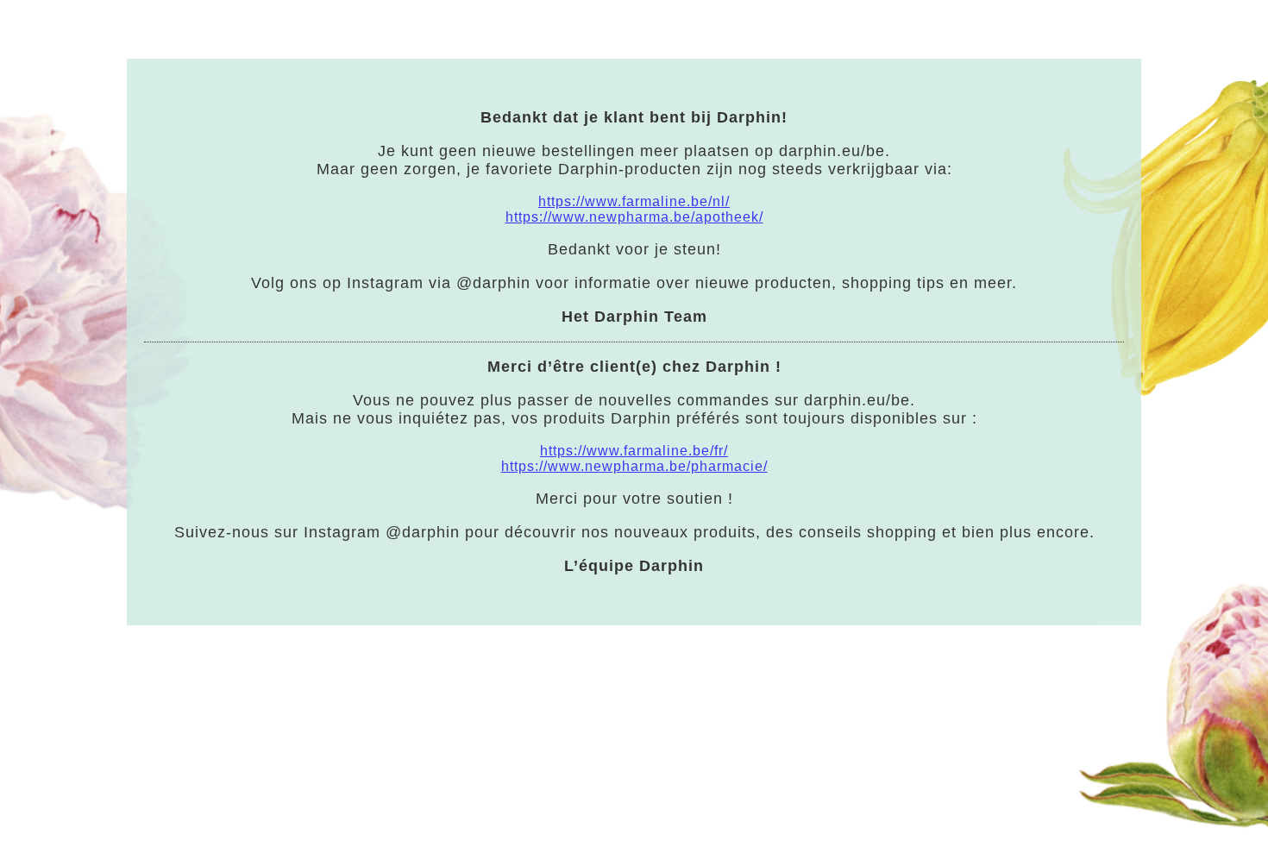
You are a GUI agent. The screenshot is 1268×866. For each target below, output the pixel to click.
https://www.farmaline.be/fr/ (634, 450)
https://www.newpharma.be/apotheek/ (634, 217)
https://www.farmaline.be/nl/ (634, 201)
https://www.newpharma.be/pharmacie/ (634, 466)
